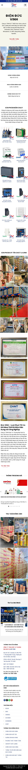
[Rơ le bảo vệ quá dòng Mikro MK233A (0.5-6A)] (21, 232)
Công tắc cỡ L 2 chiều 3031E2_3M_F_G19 (7, 240)
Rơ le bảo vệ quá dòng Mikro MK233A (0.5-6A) (21, 241)
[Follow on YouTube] (12, 700)
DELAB (7, 708)
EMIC (6, 711)
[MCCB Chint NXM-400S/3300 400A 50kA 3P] (21, 172)
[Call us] (9, 700)
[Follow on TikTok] (7, 700)
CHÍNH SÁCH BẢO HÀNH (11, 731)
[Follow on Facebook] (5, 700)
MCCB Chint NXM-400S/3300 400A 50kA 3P (21, 181)
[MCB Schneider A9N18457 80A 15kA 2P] (7, 152)
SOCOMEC (8, 718)
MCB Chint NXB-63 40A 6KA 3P (21, 161)
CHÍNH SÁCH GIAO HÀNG (11, 747)
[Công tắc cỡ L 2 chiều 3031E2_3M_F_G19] (7, 232)
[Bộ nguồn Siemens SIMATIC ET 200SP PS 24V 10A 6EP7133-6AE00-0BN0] (7, 172)
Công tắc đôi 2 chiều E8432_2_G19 (21, 221)
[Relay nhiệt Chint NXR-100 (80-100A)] (7, 132)
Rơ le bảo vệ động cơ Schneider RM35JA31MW (7, 221)
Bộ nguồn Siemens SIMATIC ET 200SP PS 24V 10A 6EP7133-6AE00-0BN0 (7, 181)
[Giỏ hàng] (25, 5)
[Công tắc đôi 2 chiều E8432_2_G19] (21, 212)
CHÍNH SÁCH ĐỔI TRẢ (11, 734)
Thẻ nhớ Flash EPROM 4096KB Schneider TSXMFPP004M (21, 141)
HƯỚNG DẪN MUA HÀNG (11, 737)
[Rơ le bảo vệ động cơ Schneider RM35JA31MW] (7, 212)
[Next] (27, 491)
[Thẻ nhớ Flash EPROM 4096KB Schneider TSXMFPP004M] (21, 132)
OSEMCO (7, 714)
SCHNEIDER (8, 721)
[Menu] (2, 5)
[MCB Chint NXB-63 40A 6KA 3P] (21, 152)
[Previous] (1, 491)
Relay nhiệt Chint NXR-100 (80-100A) (7, 141)
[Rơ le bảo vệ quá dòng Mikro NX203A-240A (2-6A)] (7, 192)
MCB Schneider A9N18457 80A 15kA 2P (7, 161)
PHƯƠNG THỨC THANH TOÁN (13, 740)
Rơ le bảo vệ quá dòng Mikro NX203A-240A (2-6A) (7, 201)
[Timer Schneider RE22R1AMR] (21, 192)
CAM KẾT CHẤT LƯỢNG (11, 744)
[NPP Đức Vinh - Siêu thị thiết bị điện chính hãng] (14, 5)
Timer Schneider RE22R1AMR (21, 201)
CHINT (7, 724)
